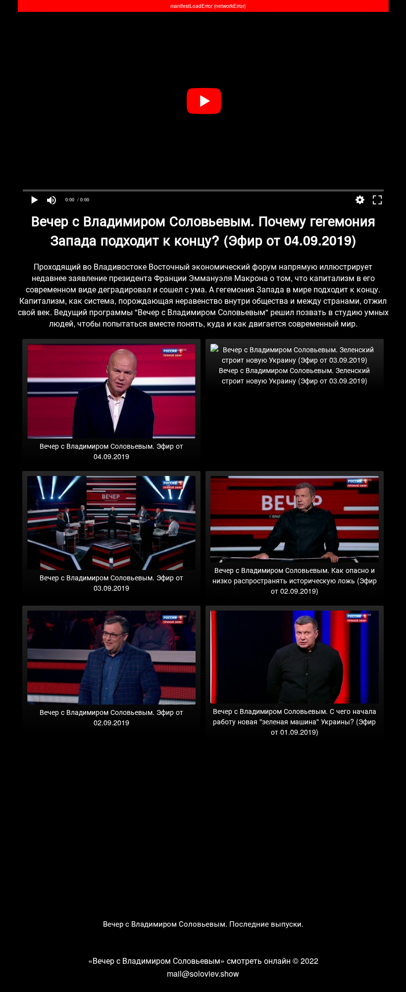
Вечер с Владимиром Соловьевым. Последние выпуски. (203, 923)
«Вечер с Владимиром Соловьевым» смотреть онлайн (189, 960)
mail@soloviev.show (203, 973)
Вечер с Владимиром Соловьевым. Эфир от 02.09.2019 (111, 717)
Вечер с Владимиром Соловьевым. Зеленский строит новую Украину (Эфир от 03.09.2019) (294, 375)
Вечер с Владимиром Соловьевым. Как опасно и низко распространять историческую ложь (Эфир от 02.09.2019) (294, 580)
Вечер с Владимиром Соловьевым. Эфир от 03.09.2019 (111, 582)
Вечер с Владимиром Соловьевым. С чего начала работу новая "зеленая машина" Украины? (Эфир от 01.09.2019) (294, 721)
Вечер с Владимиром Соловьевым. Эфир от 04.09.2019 (111, 450)
